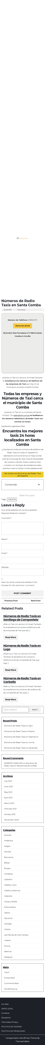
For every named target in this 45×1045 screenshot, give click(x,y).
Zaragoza (8, 957)
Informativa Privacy (9, 1022)
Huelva (7, 929)
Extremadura (10, 907)
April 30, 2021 (8, 310)
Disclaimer (6, 1018)
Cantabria (8, 874)
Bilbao (7, 863)
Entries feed (9, 978)
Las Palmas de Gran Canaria (16, 935)
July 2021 (8, 781)
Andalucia (8, 840)
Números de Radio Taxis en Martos (19, 731)
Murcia (7, 946)
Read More (11, 638)
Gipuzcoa (8, 918)
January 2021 (9, 814)
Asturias (7, 852)
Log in (6, 972)
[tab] (3, 246)
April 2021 (8, 798)
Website (5, 567)
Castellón (8, 879)
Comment (6, 518)
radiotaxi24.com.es (21, 415)
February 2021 (10, 809)
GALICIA (12, 499)
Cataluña (8, 896)
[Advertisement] (22, 273)
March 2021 (9, 803)
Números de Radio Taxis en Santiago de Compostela (22, 618)
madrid (7, 940)
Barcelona (8, 857)
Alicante (7, 835)
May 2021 (8, 792)
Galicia (7, 913)
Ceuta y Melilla (10, 901)
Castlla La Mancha (12, 890)
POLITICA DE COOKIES (11, 1027)
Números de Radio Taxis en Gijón (18, 726)
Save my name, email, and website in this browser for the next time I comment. (19, 583)
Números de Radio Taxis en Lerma (19, 742)
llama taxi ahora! (22, 326)
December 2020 (11, 820)
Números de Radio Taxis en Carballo (22, 680)
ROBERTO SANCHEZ (13, 763)
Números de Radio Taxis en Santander (21, 748)
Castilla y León (10, 885)
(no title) (5, 1004)
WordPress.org (10, 989)
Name (4, 539)
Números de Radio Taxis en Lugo (22, 647)
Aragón (7, 846)
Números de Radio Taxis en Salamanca (21, 737)
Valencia (7, 951)
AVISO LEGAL (7, 1009)
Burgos (7, 868)
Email (4, 553)
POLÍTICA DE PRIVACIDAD (13, 1031)
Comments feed (11, 983)
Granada (7, 924)
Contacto (5, 1013)
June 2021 (8, 786)
